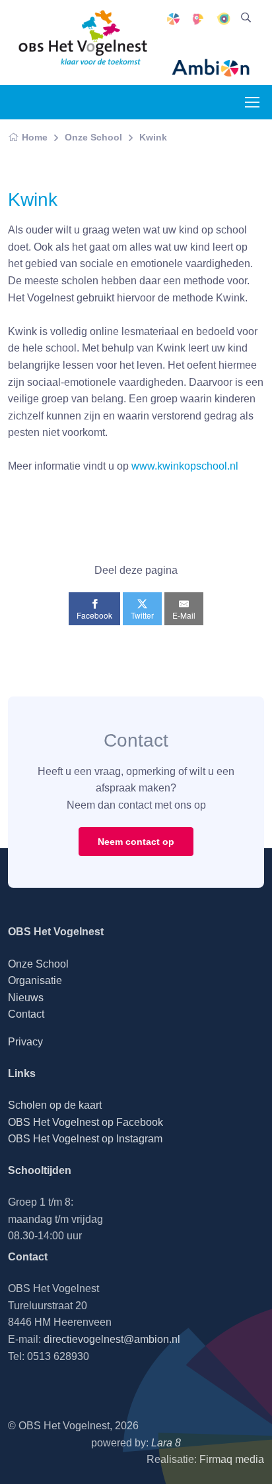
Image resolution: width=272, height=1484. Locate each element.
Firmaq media (231, 1459)
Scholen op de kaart (55, 1105)
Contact (26, 1014)
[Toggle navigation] (251, 102)
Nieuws (26, 997)
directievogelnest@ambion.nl (112, 1339)
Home (35, 137)
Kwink (153, 137)
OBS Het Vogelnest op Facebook (85, 1122)
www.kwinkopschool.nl (184, 466)
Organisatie (35, 980)
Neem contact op (136, 841)
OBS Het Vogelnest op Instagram (85, 1138)
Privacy (25, 1041)
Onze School (93, 137)
